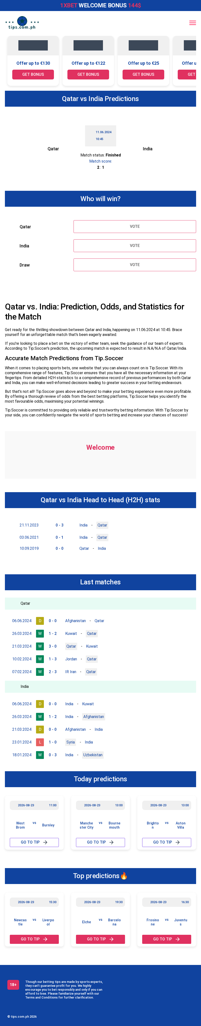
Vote (135, 226)
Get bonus (33, 74)
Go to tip (30, 842)
